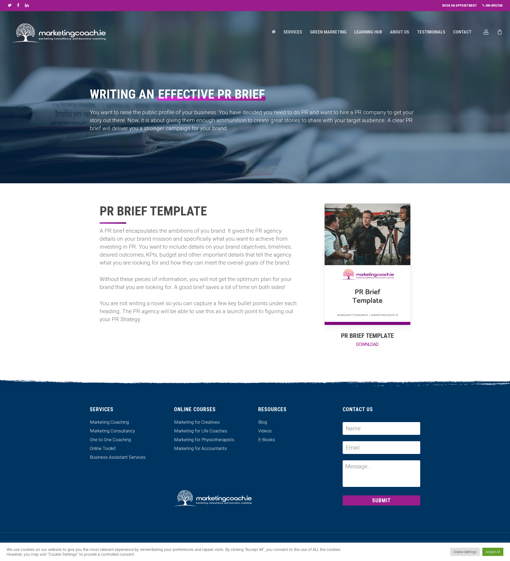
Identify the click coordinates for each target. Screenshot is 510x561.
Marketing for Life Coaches (200, 431)
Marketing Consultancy (112, 431)
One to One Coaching (110, 439)
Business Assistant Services (118, 457)
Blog (262, 422)
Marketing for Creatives (197, 422)
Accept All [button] (493, 552)
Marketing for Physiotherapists (204, 439)
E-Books (266, 439)
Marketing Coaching (109, 422)
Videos (265, 431)
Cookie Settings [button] (465, 552)
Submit (381, 500)
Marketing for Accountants (200, 448)
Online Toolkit (103, 448)
